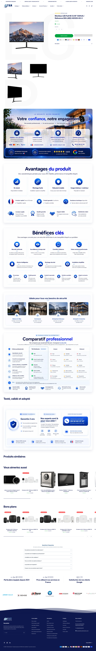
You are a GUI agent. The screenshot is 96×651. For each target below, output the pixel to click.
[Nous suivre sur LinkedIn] (10, 642)
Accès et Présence (43, 5)
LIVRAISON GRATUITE (52, 1)
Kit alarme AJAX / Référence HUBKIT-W (84, 529)
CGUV (48, 621)
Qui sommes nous (50, 623)
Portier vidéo (59, 5)
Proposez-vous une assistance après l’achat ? (34, 568)
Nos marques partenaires (37, 631)
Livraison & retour (50, 627)
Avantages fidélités (35, 625)
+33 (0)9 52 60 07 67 (80, 628)
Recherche (34, 633)
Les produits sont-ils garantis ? (31, 564)
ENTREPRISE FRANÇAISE (11, 1)
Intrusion (34, 5)
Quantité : (57, 26)
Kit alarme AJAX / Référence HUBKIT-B (48, 529)
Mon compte (34, 621)
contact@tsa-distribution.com (82, 630)
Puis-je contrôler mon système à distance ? (33, 560)
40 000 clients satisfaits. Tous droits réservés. (28, 646)
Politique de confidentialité (52, 633)
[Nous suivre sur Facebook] (4, 642)
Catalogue (17, 5)
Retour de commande (36, 629)
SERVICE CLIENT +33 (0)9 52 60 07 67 (32, 1)
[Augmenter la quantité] (61, 29)
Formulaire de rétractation (52, 637)
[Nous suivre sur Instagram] (7, 642)
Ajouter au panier (64, 35)
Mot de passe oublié (35, 623)
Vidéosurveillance (25, 5)
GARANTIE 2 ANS (89, 1)
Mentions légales (50, 625)
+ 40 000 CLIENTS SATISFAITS (71, 1)
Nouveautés (34, 627)
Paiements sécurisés (51, 629)
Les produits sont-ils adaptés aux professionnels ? (35, 553)
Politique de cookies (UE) (52, 635)
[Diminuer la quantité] (56, 29)
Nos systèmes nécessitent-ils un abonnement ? (34, 549)
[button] (83, 35)
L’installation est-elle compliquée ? (31, 557)
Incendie (52, 5)
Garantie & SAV (50, 631)
